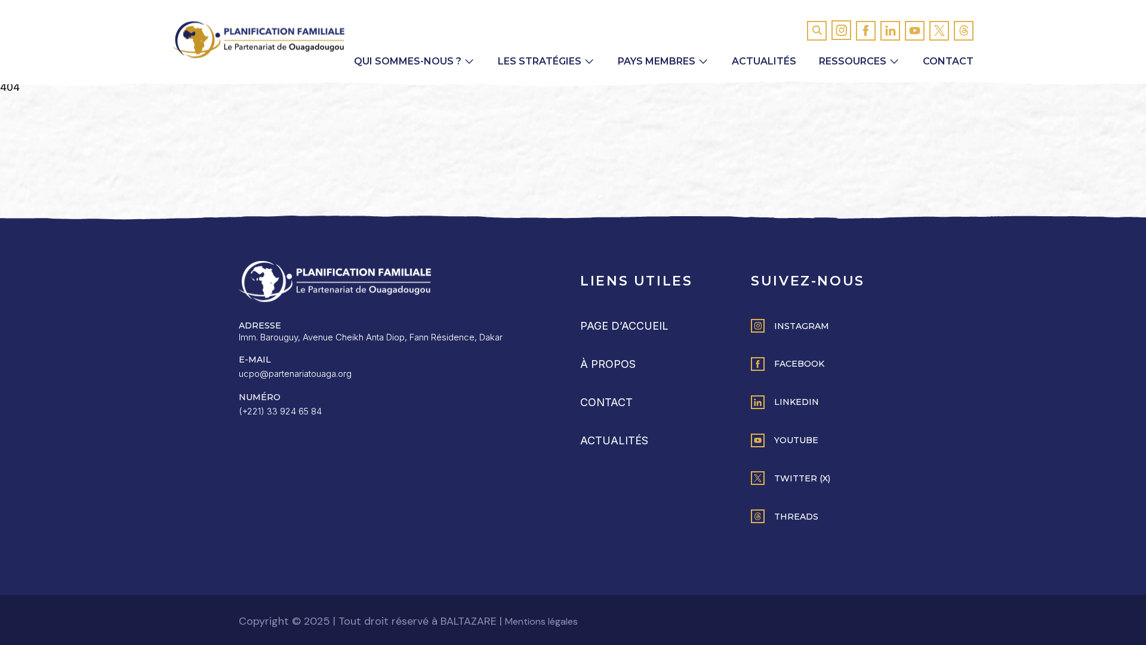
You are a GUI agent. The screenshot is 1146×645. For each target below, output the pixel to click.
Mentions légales (541, 621)
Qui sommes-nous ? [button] (407, 61)
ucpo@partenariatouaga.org (295, 373)
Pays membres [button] (656, 61)
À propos (608, 364)
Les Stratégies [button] (539, 61)
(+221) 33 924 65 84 (280, 411)
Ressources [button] (852, 61)
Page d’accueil (624, 326)
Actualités (764, 61)
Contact (948, 61)
